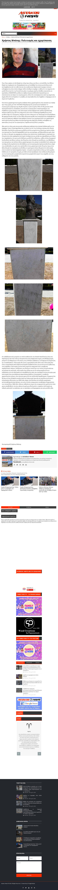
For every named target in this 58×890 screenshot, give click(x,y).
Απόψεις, (26, 43)
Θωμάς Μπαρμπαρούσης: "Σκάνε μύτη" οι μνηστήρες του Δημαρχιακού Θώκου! (9, 488)
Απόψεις (8, 37)
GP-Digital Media (40, 885)
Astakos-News (4, 883)
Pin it (38, 452)
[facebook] (23, 888)
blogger (10, 507)
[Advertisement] (29, 500)
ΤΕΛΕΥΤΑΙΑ (20, 662)
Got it (33, 7)
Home (3, 37)
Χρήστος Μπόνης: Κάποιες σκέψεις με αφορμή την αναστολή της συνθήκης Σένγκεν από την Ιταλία (47, 489)
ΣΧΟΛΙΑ (37, 662)
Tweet (24, 452)
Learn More (27, 7)
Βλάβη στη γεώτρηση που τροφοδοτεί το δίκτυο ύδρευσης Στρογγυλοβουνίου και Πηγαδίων (32, 682)
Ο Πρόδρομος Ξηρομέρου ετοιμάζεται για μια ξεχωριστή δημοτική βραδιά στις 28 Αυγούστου (32, 839)
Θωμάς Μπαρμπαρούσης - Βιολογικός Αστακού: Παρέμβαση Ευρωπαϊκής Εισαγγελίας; (28, 488)
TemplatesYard (25, 885)
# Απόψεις (9, 448)
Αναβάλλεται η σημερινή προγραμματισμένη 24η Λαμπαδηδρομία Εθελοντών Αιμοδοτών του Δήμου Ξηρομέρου (32, 691)
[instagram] (32, 888)
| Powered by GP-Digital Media (28, 883)
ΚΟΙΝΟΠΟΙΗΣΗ (10, 452)
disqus (47, 507)
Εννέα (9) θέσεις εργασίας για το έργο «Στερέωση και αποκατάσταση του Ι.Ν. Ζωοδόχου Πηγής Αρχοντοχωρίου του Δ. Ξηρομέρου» (32, 668)
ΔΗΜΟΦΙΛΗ (29, 662)
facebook (28, 507)
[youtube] (29, 888)
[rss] (34, 888)
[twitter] (26, 888)
